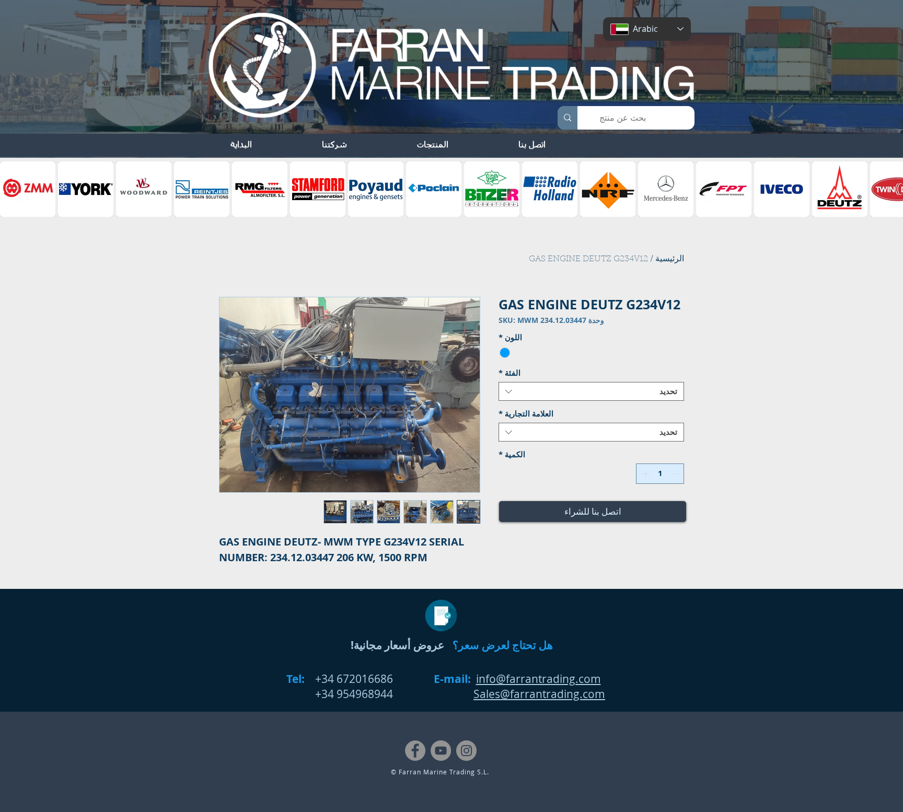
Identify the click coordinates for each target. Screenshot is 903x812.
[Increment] (645, 473)
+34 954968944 (354, 694)
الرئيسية (669, 259)
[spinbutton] (660, 473)
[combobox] (591, 391)
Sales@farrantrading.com (539, 694)
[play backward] (13, 189)
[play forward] (890, 189)
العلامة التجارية (526, 414)
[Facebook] (415, 750)
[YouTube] (441, 750)
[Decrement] (676, 473)
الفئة (509, 373)
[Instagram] (466, 750)
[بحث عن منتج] (567, 118)
